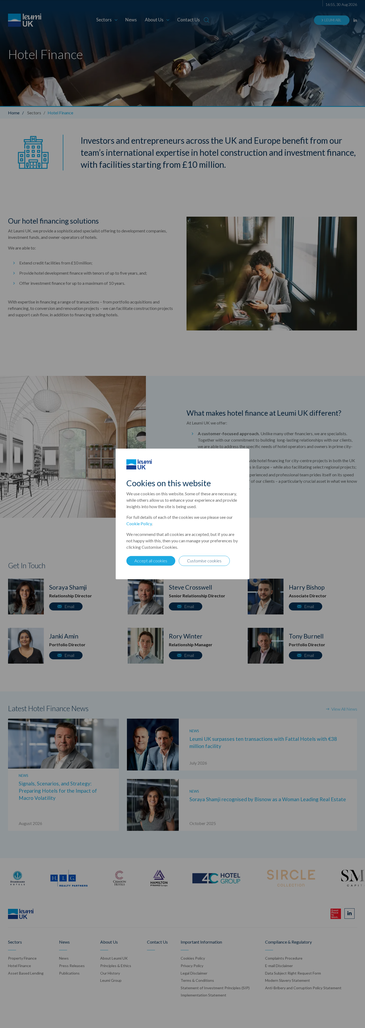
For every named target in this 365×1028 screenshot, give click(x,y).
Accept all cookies (150, 560)
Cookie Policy (139, 523)
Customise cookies (204, 560)
